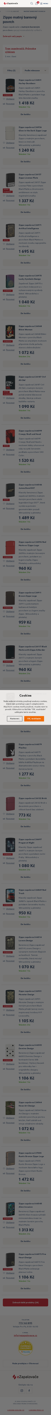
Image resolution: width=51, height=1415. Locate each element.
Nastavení (14, 719)
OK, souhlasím (34, 719)
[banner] (11, 3)
